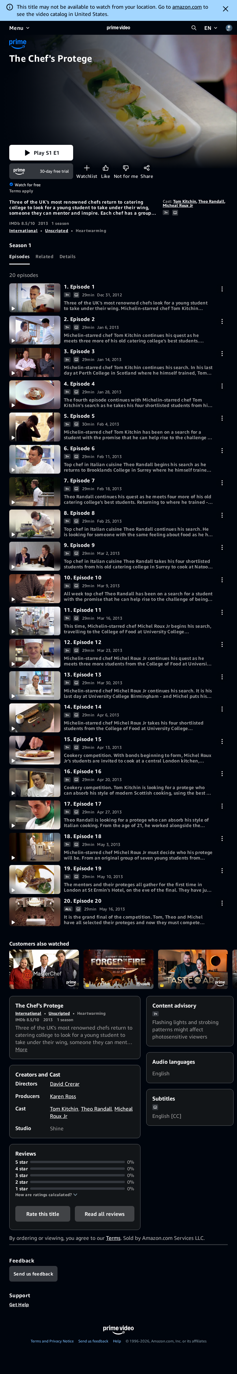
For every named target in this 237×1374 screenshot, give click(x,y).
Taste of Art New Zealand (193, 969)
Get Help (19, 1304)
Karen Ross (63, 1096)
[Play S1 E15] (34, 750)
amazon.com (187, 6)
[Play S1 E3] (34, 362)
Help (117, 1341)
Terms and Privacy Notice (52, 1341)
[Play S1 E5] (34, 427)
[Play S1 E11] (34, 621)
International (23, 230)
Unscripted (56, 230)
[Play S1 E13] (34, 685)
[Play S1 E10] (34, 588)
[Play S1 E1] (34, 297)
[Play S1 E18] (34, 847)
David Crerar (64, 1084)
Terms (113, 1238)
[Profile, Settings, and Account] (229, 27)
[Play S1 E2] (34, 330)
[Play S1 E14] (34, 717)
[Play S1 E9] (34, 556)
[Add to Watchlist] (86, 168)
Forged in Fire (118, 969)
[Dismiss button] (225, 8)
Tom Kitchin (184, 201)
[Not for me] (126, 168)
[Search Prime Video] (194, 27)
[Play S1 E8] (34, 524)
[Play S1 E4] (34, 394)
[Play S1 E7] (34, 491)
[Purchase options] (222, 289)
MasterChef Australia (44, 969)
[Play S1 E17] (34, 814)
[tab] (19, 256)
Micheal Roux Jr (178, 205)
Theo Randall (211, 201)
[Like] (105, 168)
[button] (41, 152)
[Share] (146, 168)
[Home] (118, 27)
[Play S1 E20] (34, 911)
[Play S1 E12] (34, 653)
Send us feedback (93, 1341)
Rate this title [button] (42, 1214)
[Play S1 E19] (34, 879)
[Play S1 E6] (34, 459)
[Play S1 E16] (34, 782)
